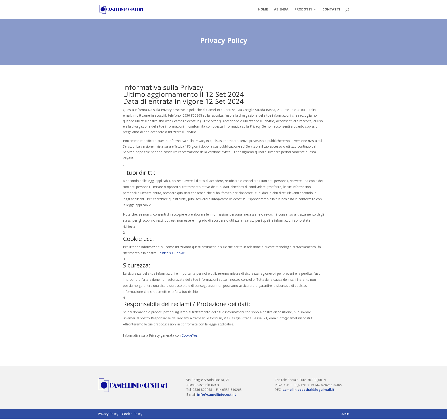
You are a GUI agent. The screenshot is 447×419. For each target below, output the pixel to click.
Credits (344, 414)
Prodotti (303, 9)
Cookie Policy (132, 414)
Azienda (281, 9)
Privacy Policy (108, 414)
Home (263, 9)
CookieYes (189, 335)
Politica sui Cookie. (171, 253)
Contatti (331, 9)
